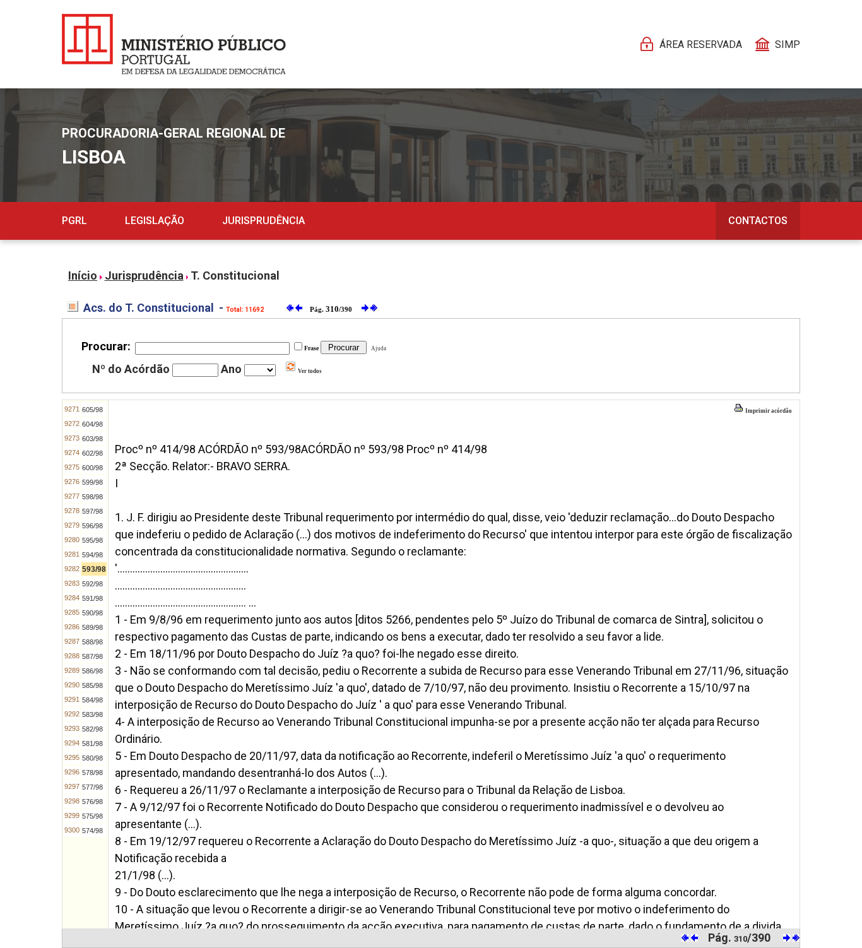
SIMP (787, 44)
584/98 (92, 700)
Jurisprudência (263, 221)
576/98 (92, 801)
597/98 (92, 511)
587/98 (92, 656)
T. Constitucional (235, 275)
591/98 (92, 598)
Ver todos (309, 371)
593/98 (94, 569)
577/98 (92, 787)
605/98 (92, 409)
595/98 (92, 540)
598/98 (92, 497)
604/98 (92, 424)
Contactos (758, 221)
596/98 (92, 526)
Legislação (154, 221)
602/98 (92, 453)
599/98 (92, 482)
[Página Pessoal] (174, 44)
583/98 (92, 714)
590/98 (92, 613)
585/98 (92, 685)
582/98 (92, 729)
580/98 (92, 758)
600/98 (92, 467)
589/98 (92, 627)
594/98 (92, 555)
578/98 (92, 772)
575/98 (92, 816)
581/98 (92, 743)
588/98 (92, 642)
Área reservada (700, 44)
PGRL (74, 221)
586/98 (92, 671)
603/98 (92, 438)
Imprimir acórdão (768, 411)
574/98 (92, 830)
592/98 (92, 584)
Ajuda (377, 348)
